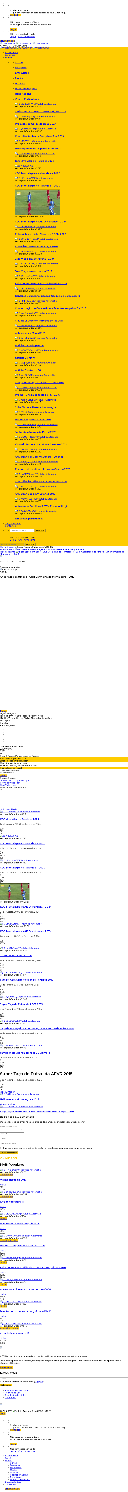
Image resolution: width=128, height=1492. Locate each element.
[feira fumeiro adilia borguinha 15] (20, 1214)
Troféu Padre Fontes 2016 (16, 955)
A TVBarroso (11, 52)
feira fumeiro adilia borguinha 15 (20, 1223)
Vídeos (8, 57)
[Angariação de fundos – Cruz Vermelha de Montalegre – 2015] (21, 1107)
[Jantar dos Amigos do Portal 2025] (36, 424)
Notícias (20, 83)
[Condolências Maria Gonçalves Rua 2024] (35, 129)
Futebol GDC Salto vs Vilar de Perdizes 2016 (26, 979)
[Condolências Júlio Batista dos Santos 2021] (35, 474)
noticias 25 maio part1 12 (29, 345)
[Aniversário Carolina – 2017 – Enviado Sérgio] (36, 499)
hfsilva (3, 1185)
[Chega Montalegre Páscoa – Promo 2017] (35, 375)
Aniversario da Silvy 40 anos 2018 (35, 493)
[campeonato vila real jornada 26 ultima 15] (21, 1045)
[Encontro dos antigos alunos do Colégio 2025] (36, 462)
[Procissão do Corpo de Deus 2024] (35, 116)
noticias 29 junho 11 (26, 357)
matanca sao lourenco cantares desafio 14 (25, 1289)
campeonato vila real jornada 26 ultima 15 (25, 1052)
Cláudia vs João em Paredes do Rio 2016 (39, 320)
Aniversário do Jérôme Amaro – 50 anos (39, 456)
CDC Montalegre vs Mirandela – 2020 (37, 173)
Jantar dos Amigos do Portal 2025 (35, 432)
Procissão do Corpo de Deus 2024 (35, 123)
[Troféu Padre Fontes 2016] (19, 948)
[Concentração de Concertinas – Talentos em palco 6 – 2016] (36, 301)
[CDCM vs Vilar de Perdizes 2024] (35, 153)
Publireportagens (26, 88)
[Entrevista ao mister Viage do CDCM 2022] (35, 226)
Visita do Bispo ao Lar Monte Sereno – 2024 (41, 444)
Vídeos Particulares (27, 99)
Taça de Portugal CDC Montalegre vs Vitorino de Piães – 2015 (37, 1028)
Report (3, 775)
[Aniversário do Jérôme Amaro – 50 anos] (36, 449)
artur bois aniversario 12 (14, 1333)
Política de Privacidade (16, 1390)
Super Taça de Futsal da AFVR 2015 (21, 1004)
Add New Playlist (9, 809)
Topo (3, 1413)
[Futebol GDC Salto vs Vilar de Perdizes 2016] (21, 972)
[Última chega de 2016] (20, 1170)
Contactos (10, 526)
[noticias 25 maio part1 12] (36, 338)
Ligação (39, 1382)
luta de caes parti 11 (12, 1201)
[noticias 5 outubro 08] (35, 363)
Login (13, 36)
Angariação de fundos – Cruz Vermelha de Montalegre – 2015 (37, 1111)
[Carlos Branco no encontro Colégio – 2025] (35, 104)
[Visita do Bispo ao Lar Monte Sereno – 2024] (36, 437)
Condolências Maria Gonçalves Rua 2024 (39, 136)
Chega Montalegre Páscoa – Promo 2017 (39, 382)
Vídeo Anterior (7, 1092)
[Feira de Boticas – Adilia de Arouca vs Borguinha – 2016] (21, 1257)
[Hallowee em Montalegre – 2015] (20, 1094)
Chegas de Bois (13, 523)
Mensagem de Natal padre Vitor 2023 (38, 148)
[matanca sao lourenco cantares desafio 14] (21, 1279)
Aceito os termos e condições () (23, 1382)
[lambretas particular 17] (35, 511)
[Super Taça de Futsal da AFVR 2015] (20, 997)
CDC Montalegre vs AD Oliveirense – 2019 (40, 221)
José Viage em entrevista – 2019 (34, 258)
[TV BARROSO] (24, 43)
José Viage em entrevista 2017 (33, 271)
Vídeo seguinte (7, 1104)
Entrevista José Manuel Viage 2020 (36, 246)
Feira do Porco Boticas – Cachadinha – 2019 (41, 283)
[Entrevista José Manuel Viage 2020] (36, 239)
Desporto (20, 67)
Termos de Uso (13, 1393)
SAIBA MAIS (6, 1367)
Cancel (3, 711)
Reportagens (23, 93)
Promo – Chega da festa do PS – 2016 (37, 394)
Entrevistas (22, 72)
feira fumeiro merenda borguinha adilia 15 (25, 1311)
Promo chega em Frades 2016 (33, 419)
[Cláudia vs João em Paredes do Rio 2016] (35, 313)
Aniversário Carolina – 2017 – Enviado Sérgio (41, 506)
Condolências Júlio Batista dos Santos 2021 (41, 481)
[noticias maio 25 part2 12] (36, 325)
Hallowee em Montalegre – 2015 (19, 1099)
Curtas (19, 62)
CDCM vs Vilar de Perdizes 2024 (34, 160)
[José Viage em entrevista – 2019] (35, 251)
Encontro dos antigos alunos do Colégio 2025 (42, 469)
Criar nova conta (26, 36)
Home (3, 547)
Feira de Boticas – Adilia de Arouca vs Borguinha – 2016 (33, 1267)
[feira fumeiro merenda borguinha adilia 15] (21, 1301)
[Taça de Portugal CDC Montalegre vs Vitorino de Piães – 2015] (20, 1021)
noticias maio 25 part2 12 (30, 333)
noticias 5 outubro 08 (28, 370)
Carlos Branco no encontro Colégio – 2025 (40, 111)
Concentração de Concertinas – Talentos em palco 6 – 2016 (50, 308)
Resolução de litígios (15, 1395)
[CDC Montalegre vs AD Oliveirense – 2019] (37, 214)
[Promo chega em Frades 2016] (35, 412)
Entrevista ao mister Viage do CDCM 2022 (40, 234)
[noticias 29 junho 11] (36, 350)
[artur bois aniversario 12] (21, 1323)
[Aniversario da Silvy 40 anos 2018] (35, 486)
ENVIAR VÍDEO (7, 41)
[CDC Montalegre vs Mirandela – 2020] (24, 166)
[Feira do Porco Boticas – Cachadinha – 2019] (35, 276)
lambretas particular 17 (29, 518)
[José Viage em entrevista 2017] (36, 264)
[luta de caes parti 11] (21, 1192)
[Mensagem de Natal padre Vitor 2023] (35, 141)
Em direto (10, 55)
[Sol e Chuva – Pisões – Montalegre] (35, 400)
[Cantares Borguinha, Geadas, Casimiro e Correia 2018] (35, 288)
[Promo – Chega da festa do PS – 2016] (36, 387)
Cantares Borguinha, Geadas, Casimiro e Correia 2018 (47, 295)
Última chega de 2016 (13, 1179)
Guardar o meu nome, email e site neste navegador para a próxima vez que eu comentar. (48, 1148)
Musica (19, 78)
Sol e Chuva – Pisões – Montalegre (35, 407)
